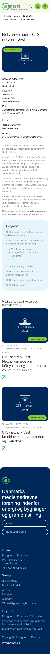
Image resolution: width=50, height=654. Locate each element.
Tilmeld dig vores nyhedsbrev (19, 603)
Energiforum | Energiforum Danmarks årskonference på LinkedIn (25, 623)
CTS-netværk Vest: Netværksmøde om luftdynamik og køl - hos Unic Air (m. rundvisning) (24, 364)
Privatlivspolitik (11, 643)
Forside (7, 16)
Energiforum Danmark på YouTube (25, 629)
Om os (9, 523)
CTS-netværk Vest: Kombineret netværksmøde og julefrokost (23, 437)
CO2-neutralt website (16, 532)
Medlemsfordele (11, 585)
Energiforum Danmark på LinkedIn (25, 617)
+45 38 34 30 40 (17, 568)
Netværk (7, 594)
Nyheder (7, 599)
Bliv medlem (9, 581)
